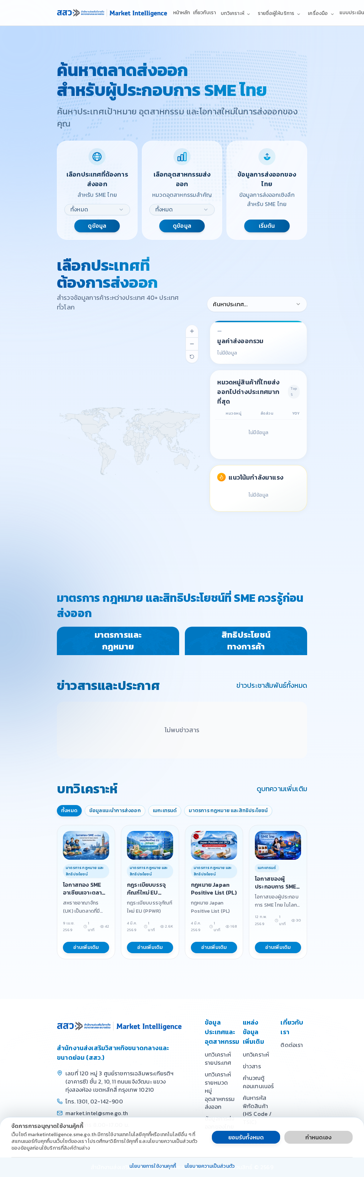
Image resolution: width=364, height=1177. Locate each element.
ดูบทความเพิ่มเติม (282, 788)
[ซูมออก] (192, 344)
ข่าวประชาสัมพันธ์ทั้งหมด (271, 685)
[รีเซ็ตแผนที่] (192, 356)
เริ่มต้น (267, 225)
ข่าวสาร (252, 1066)
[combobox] (97, 209)
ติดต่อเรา (291, 1045)
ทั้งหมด (69, 810)
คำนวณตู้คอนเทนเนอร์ (258, 1082)
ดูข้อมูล (97, 225)
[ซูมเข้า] (192, 331)
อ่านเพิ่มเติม (86, 947)
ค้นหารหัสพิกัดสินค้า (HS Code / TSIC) (257, 1110)
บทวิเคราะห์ (256, 1054)
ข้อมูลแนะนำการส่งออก (115, 810)
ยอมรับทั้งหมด (246, 1137)
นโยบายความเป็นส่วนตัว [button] (209, 1166)
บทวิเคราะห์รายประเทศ (218, 1058)
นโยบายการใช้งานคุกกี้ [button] (152, 1166)
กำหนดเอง (318, 1137)
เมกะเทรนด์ (165, 810)
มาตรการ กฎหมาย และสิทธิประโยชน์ (228, 810)
